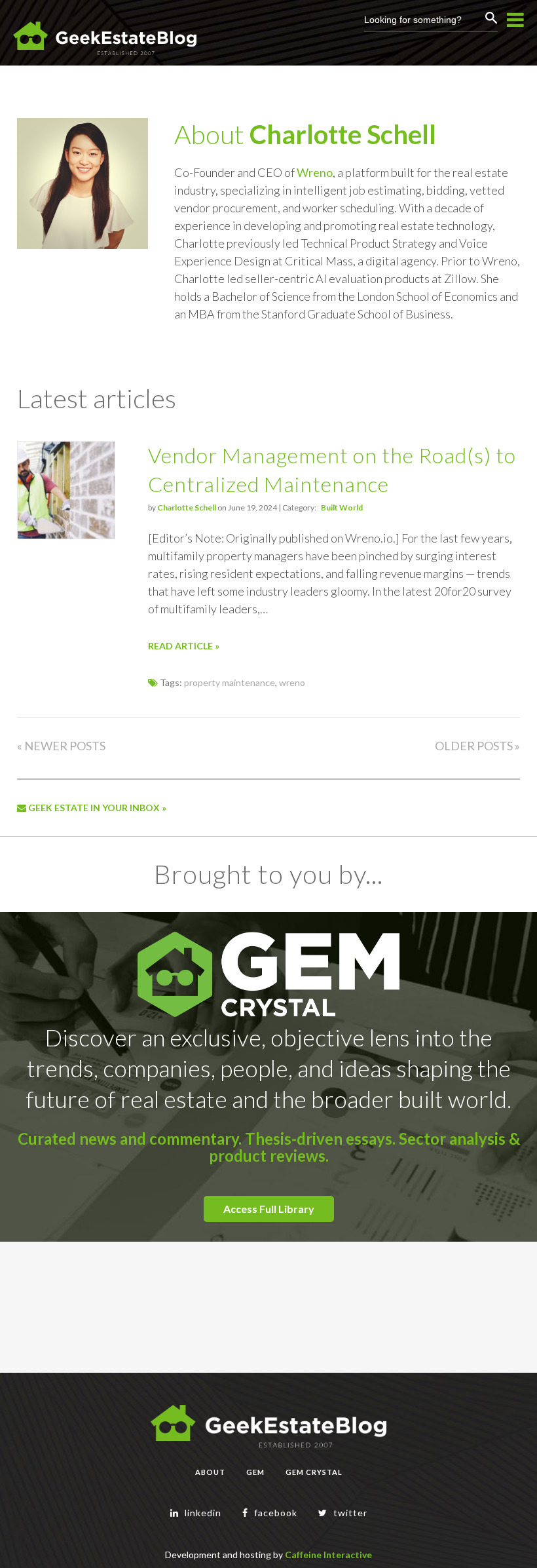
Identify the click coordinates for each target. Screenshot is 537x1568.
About (210, 1472)
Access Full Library (268, 1208)
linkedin (201, 1512)
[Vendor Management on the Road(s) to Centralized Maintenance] (66, 535)
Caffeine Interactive (328, 1554)
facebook (274, 1512)
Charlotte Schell (343, 134)
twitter (349, 1512)
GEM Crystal (314, 1472)
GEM (255, 1472)
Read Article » (183, 645)
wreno (292, 682)
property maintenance (229, 682)
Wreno (315, 172)
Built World (342, 507)
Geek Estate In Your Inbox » (96, 807)
